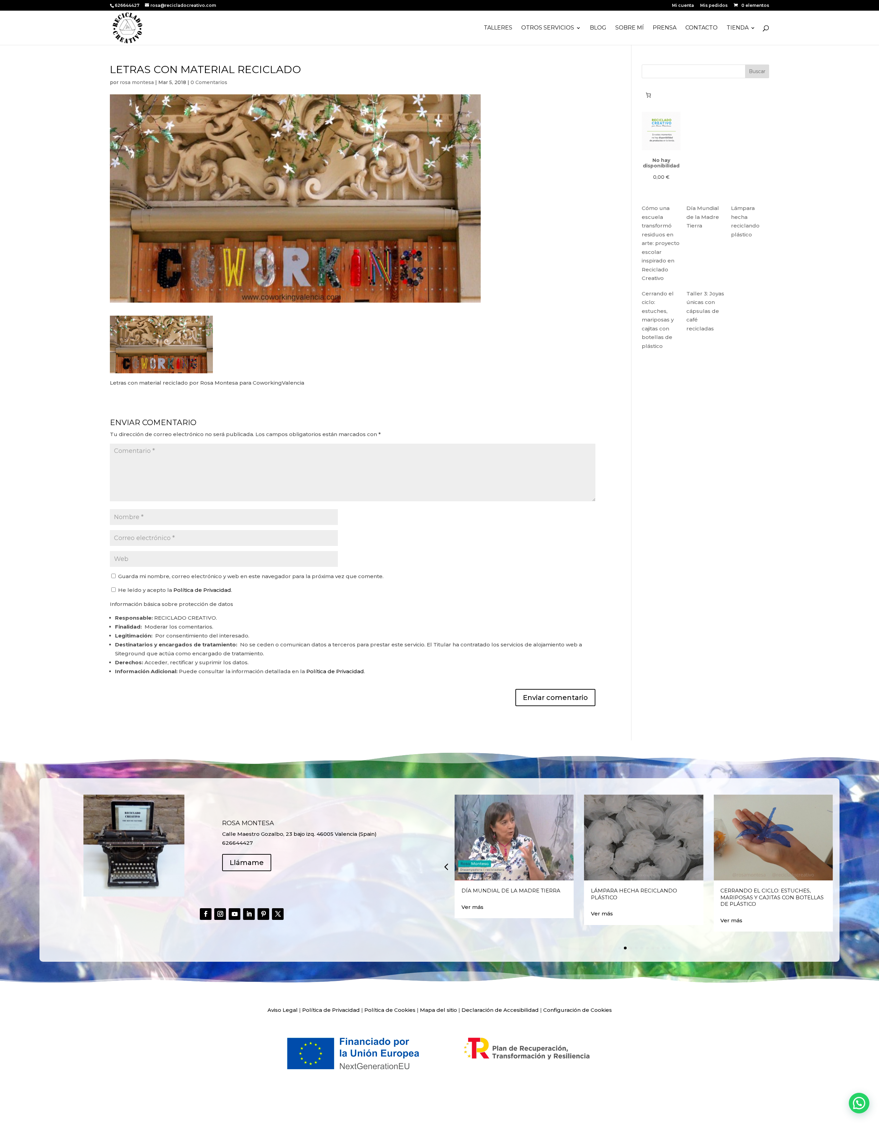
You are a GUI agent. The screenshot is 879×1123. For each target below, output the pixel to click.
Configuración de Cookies (577, 1010)
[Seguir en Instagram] (220, 914)
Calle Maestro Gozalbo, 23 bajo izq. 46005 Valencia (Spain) (299, 834)
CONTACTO (701, 28)
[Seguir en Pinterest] (263, 914)
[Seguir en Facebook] (206, 914)
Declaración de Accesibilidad (500, 1010)
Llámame (247, 862)
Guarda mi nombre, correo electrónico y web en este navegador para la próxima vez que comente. (251, 576)
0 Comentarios (209, 82)
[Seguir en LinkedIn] (249, 914)
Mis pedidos (714, 5)
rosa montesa (137, 82)
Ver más (472, 907)
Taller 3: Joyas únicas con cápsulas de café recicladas (705, 311)
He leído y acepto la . (174, 590)
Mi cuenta (683, 5)
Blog (598, 28)
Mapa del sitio (438, 1010)
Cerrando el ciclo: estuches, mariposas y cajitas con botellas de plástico (658, 319)
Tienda (738, 28)
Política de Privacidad (202, 590)
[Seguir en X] (278, 914)
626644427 (127, 5)
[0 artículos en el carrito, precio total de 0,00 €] (648, 95)
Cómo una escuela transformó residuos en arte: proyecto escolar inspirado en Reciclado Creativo (661, 243)
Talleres (498, 28)
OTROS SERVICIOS (547, 28)
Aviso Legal (282, 1010)
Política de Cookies (389, 1010)
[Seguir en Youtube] (234, 914)
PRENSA (664, 28)
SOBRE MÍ (629, 28)
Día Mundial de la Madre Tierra (702, 217)
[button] (446, 866)
